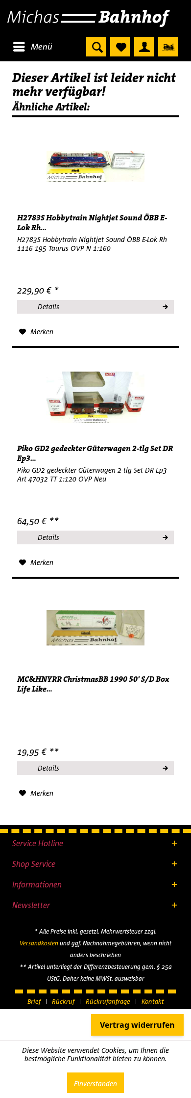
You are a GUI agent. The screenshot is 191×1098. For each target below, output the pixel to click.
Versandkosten (39, 943)
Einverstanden (95, 1083)
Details (48, 306)
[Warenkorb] (168, 46)
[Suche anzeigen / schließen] (96, 46)
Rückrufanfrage (108, 1001)
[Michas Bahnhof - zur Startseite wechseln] (95, 18)
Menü (41, 46)
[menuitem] (32, 46)
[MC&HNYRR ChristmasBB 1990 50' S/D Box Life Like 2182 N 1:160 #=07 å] (95, 628)
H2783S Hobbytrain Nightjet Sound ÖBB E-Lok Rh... (92, 223)
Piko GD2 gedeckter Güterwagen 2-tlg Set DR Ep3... (95, 453)
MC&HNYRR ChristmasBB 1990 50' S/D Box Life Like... (93, 684)
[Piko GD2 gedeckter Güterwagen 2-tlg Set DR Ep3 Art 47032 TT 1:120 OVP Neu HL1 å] (95, 397)
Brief (34, 1001)
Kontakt (153, 1001)
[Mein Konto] (144, 46)
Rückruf (63, 1001)
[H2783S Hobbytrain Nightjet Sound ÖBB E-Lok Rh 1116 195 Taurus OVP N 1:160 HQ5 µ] (95, 166)
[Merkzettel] (120, 46)
